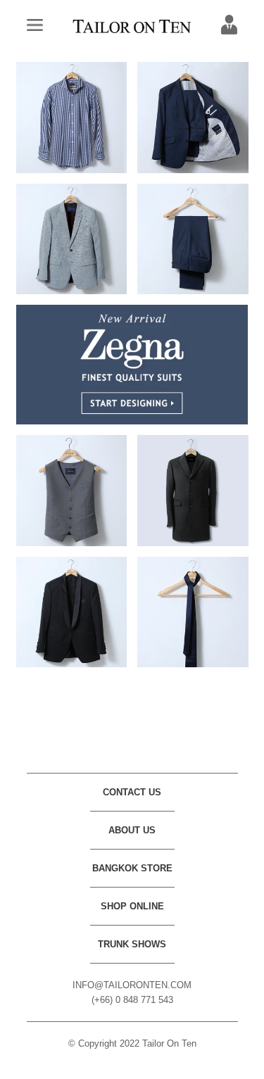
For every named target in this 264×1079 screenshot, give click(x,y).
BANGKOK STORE (132, 868)
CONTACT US (132, 792)
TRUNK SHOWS (132, 944)
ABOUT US (132, 830)
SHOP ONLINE (132, 906)
